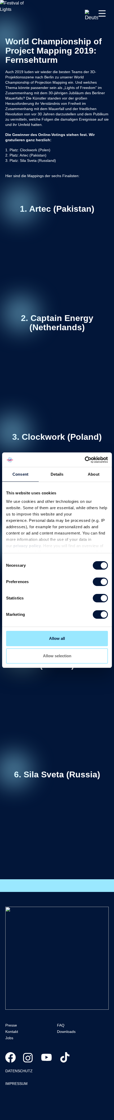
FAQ (60, 1025)
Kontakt (11, 1031)
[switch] (100, 582)
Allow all (57, 638)
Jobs (9, 1038)
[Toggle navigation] (102, 13)
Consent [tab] (20, 474)
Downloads (66, 1031)
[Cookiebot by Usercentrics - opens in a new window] (85, 459)
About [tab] (93, 474)
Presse (11, 1025)
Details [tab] (57, 474)
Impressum (16, 1083)
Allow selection (57, 656)
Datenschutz (19, 1071)
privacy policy (27, 546)
